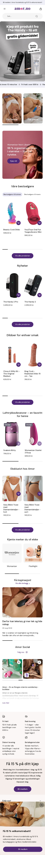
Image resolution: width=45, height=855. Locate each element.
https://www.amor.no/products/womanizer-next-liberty (20, 133)
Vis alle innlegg (21, 583)
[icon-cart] (40, 8)
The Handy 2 (30, 301)
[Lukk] (41, 805)
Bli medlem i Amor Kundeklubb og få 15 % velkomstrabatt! (22, 2)
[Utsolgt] (18, 443)
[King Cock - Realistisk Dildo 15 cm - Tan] (33, 355)
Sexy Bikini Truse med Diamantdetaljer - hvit (11, 508)
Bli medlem (22, 789)
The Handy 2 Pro (10, 301)
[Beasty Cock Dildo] (12, 213)
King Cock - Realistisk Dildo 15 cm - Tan (32, 373)
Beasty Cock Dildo (11, 229)
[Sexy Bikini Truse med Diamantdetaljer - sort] (33, 488)
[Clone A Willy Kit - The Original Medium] (12, 355)
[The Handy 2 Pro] (12, 285)
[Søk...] (36, 16)
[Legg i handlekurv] (18, 223)
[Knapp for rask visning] (18, 494)
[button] (30, 238)
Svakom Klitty (9, 450)
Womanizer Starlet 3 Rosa (33, 451)
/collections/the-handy (10, 22)
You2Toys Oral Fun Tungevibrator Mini (32, 230)
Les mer (5, 703)
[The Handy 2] (33, 285)
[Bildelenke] (12, 108)
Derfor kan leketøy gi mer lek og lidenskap (22, 623)
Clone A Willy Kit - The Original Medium (11, 373)
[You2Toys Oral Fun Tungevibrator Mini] (33, 213)
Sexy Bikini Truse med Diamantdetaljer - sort (32, 508)
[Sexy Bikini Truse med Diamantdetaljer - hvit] (12, 488)
